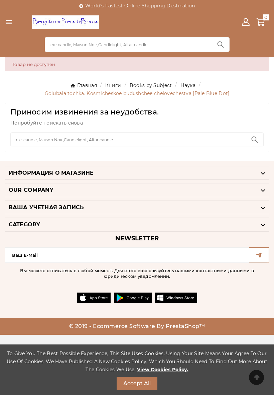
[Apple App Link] (94, 297)
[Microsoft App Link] (176, 297)
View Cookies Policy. (162, 370)
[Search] (220, 44)
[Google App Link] (133, 297)
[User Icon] (246, 22)
